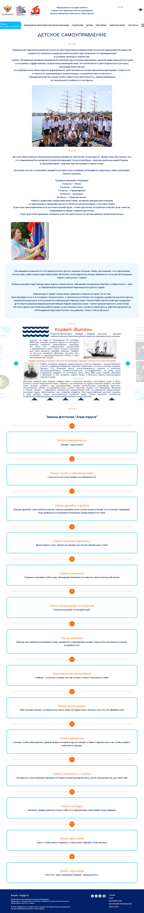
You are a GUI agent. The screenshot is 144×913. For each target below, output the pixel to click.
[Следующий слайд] (128, 363)
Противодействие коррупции (120, 904)
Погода (120, 7)
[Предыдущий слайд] (16, 363)
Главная (112, 895)
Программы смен (115, 901)
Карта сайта (114, 907)
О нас (111, 898)
